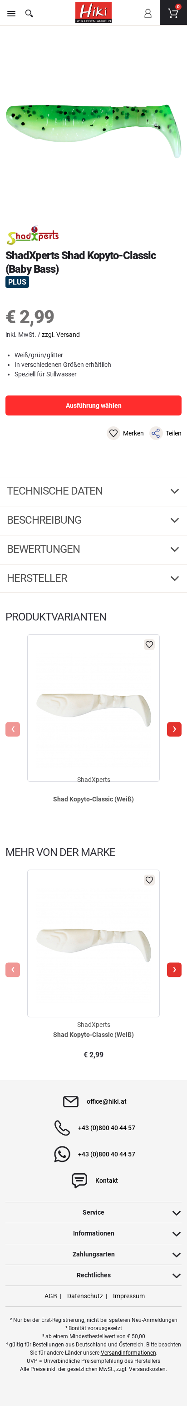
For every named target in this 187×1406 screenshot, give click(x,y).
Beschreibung (45, 520)
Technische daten (56, 491)
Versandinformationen (128, 1353)
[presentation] (12, 729)
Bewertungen (44, 549)
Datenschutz (85, 1296)
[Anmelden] (147, 19)
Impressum (129, 1296)
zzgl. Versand (61, 334)
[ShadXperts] (32, 235)
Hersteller (38, 578)
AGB (50, 1296)
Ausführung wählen (94, 405)
